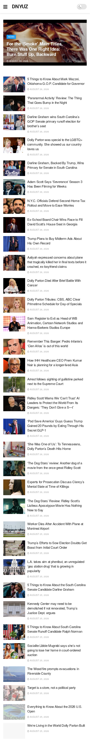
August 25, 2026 (39, 534)
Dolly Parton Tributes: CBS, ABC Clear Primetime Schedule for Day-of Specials (54, 301)
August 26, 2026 (18, 61)
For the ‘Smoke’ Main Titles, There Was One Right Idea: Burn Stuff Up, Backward (35, 48)
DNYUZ (20, 6)
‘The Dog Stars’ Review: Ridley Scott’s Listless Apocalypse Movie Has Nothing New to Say (54, 505)
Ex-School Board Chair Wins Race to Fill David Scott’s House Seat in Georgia (54, 221)
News (11, 36)
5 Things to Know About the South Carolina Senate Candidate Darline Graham (56, 587)
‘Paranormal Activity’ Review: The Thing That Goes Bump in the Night (54, 100)
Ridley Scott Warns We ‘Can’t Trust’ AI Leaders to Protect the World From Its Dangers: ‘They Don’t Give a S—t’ (53, 402)
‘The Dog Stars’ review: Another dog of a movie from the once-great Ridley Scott (54, 465)
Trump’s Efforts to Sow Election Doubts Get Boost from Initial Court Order (57, 545)
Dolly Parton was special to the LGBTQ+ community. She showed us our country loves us (55, 144)
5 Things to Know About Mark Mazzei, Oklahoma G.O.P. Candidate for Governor (56, 81)
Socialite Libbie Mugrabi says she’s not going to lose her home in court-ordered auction (53, 650)
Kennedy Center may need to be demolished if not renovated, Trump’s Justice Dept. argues (52, 608)
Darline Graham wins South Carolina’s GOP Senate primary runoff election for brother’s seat (53, 121)
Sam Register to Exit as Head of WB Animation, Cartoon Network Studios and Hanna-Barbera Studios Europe (55, 323)
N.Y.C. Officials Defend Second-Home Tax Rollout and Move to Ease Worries (56, 202)
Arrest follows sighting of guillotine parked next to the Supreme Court (55, 381)
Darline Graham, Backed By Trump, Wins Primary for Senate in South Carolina (55, 165)
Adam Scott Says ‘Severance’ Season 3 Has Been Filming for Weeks (54, 183)
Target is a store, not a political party (51, 687)
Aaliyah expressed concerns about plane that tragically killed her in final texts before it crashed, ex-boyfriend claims (56, 262)
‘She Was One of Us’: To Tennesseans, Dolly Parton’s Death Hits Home (54, 446)
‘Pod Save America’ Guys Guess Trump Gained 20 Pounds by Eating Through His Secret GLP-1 (55, 425)
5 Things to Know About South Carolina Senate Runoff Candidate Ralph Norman (54, 629)
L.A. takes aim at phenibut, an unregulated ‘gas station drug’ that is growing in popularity (55, 566)
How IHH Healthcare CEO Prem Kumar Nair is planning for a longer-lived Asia (54, 362)
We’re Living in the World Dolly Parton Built (56, 725)
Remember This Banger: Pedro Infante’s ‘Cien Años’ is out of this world (54, 343)
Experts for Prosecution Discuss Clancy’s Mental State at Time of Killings (55, 484)
